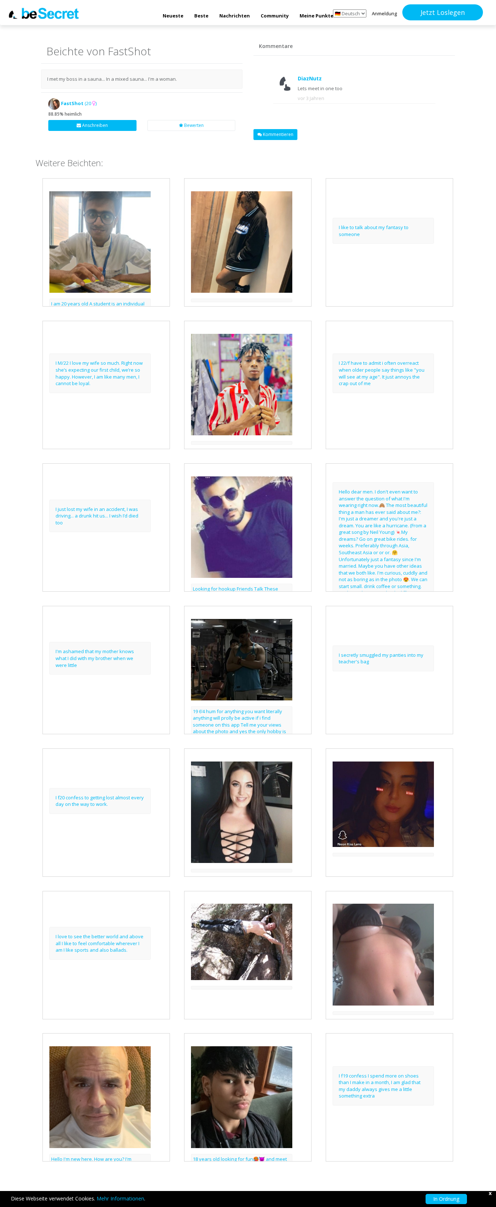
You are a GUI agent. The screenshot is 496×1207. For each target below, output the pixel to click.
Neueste (173, 15)
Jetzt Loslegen (442, 12)
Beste (201, 15)
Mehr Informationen (120, 1198)
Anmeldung (384, 13)
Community (275, 15)
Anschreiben (94, 125)
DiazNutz (310, 78)
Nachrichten (234, 15)
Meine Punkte (316, 15)
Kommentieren (277, 134)
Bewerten (193, 125)
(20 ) (79, 103)
